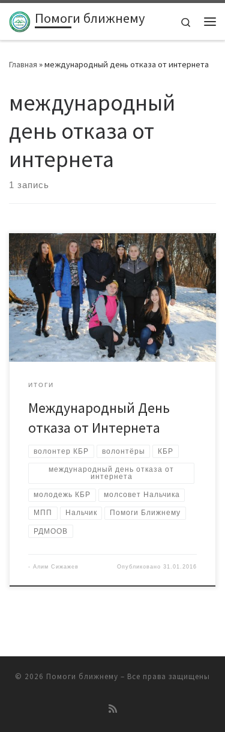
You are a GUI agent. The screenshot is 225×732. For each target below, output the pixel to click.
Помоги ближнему (82, 676)
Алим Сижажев (56, 567)
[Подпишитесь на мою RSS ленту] (113, 708)
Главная (23, 64)
